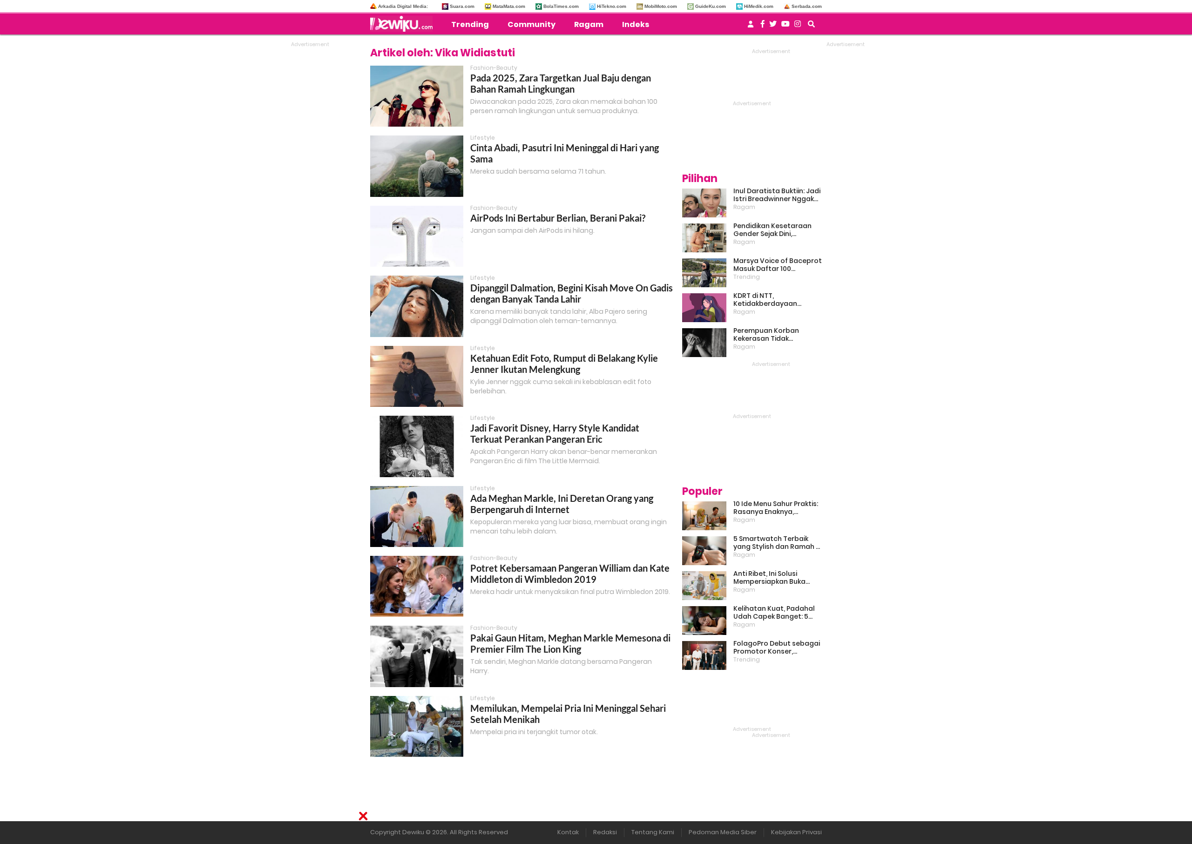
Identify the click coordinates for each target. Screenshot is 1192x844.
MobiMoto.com (660, 6)
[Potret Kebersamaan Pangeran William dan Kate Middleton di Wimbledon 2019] (416, 586)
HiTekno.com (611, 6)
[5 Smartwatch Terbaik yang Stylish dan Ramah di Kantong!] (704, 550)
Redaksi (605, 832)
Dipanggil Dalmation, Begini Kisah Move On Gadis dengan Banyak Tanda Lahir (571, 293)
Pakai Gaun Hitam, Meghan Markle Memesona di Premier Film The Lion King (570, 643)
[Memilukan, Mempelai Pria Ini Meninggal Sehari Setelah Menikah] (416, 726)
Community (531, 24)
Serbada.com (807, 6)
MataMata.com (509, 6)
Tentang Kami (652, 832)
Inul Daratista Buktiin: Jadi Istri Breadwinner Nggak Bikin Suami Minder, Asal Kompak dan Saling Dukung (776, 195)
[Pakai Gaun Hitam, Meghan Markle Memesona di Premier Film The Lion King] (416, 656)
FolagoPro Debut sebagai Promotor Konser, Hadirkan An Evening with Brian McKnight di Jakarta (776, 647)
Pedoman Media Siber (723, 832)
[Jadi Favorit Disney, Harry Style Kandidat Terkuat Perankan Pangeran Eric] (416, 446)
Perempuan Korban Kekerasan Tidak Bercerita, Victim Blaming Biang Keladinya (775, 335)
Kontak (568, 832)
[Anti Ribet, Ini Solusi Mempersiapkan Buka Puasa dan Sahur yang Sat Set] (704, 585)
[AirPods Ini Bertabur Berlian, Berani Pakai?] (416, 236)
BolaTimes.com (561, 6)
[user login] (750, 27)
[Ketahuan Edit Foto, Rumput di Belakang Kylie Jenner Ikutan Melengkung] (416, 376)
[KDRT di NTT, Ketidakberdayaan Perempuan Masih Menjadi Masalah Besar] (704, 307)
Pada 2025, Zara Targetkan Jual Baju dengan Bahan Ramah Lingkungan (560, 83)
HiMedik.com (758, 6)
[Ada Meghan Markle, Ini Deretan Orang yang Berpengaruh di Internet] (416, 516)
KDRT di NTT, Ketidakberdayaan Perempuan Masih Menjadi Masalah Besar (777, 300)
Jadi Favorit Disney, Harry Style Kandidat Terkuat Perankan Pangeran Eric (554, 433)
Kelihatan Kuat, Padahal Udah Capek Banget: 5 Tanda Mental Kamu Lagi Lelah (775, 613)
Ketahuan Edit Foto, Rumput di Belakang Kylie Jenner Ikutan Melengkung (564, 363)
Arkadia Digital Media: (403, 6)
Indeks (635, 24)
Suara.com (462, 6)
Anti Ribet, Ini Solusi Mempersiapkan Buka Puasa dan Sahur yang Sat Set (777, 578)
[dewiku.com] (403, 24)
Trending (470, 24)
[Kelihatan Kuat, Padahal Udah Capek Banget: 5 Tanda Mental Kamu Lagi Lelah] (704, 620)
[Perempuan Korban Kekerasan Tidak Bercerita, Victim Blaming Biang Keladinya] (704, 342)
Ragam (588, 24)
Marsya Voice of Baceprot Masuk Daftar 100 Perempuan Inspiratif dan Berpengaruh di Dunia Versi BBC (777, 265)
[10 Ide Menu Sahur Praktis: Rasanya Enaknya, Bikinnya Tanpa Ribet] (704, 515)
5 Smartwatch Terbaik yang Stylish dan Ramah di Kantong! (777, 543)
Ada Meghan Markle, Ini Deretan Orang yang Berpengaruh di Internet (561, 504)
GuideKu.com (710, 6)
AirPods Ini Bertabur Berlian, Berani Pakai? (557, 217)
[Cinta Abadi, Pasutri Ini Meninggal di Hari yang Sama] (416, 165)
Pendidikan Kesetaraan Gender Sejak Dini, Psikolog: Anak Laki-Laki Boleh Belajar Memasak (772, 230)
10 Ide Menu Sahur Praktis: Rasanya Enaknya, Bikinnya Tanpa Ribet (775, 508)
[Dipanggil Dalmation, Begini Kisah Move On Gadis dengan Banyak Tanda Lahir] (416, 306)
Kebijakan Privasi (796, 832)
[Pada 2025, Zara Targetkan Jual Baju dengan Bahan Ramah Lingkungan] (416, 96)
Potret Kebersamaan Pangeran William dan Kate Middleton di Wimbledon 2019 (570, 573)
